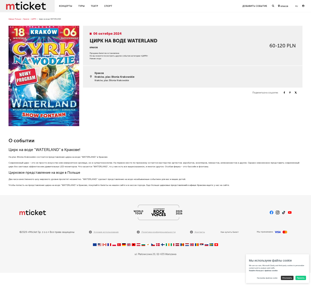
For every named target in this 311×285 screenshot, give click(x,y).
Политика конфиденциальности (158, 232)
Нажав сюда (95, 58)
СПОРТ (108, 6)
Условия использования (106, 232)
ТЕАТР (94, 6)
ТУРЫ (81, 6)
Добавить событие (254, 6)
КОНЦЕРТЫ (65, 6)
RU (296, 6)
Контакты (199, 232)
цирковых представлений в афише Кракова (183, 185)
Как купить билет (230, 232)
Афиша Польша (15, 19)
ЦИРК (33, 19)
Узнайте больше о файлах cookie (263, 271)
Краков (26, 19)
